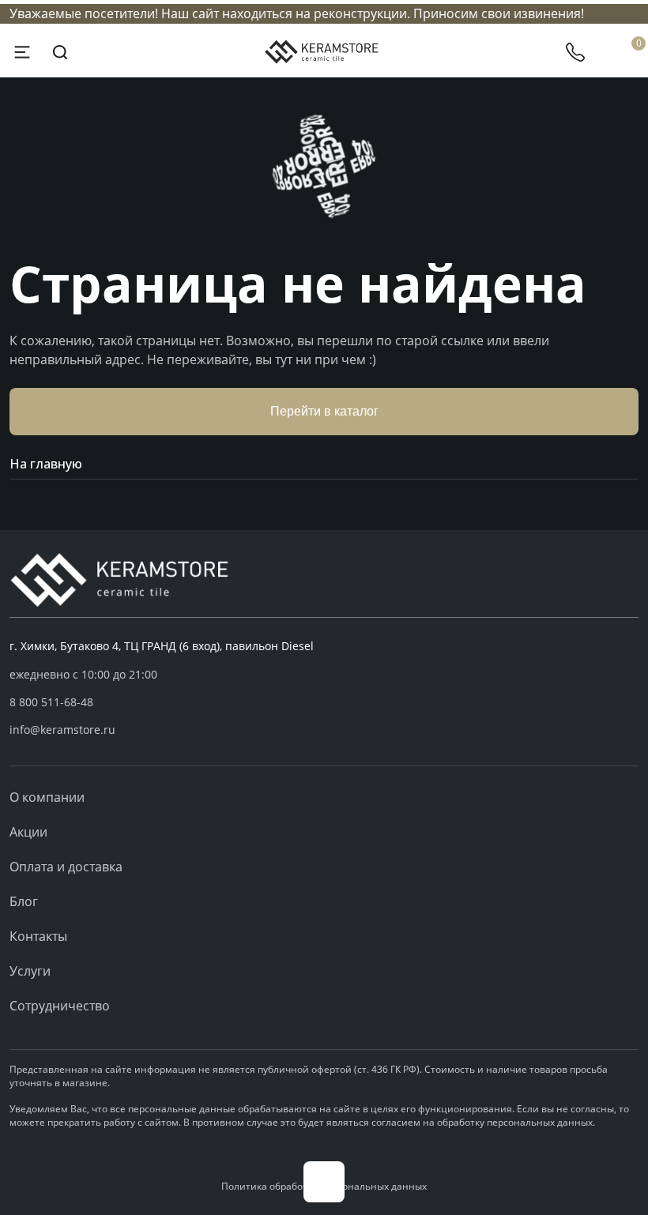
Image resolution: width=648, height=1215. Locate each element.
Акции (28, 832)
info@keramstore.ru (62, 729)
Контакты (38, 936)
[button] (324, 702)
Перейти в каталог (324, 411)
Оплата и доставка (65, 866)
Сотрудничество (59, 1005)
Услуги (30, 971)
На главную (45, 463)
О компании (47, 797)
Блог (23, 901)
